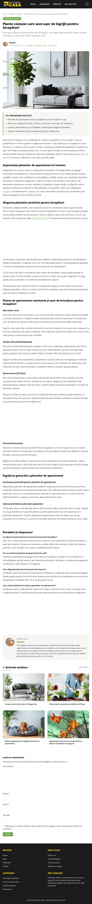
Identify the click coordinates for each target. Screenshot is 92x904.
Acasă (5, 14)
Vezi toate (83, 667)
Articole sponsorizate (11, 882)
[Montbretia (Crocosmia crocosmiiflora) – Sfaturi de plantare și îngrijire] (68, 724)
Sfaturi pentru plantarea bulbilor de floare (67, 704)
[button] (87, 4)
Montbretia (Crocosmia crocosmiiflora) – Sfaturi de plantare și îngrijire (66, 742)
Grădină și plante (15, 14)
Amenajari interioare (11, 878)
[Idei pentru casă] (12, 4)
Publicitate (7, 862)
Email (6, 804)
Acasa (33, 4)
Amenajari (44, 4)
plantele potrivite (40, 218)
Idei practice (71, 4)
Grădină (57, 4)
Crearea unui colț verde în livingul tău (21, 704)
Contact (6, 866)
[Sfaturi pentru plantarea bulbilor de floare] (68, 687)
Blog (4, 859)
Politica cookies (54, 862)
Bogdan (12, 42)
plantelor (7, 191)
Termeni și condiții (55, 866)
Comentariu (8, 766)
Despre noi (52, 855)
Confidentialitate (54, 859)
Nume (6, 793)
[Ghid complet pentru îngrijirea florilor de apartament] (24, 724)
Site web (6, 815)
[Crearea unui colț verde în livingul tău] (24, 687)
